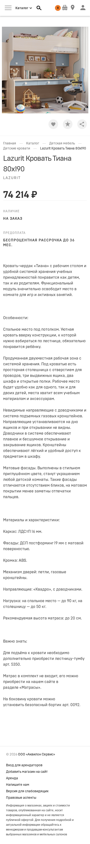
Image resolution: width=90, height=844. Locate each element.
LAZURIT (12, 178)
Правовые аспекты (21, 797)
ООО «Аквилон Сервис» (36, 754)
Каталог (32, 143)
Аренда (12, 778)
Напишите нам (17, 784)
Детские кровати (16, 148)
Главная (9, 143)
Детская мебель (62, 143)
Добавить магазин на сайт (27, 771)
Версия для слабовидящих (27, 791)
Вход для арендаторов (24, 765)
